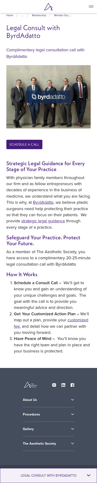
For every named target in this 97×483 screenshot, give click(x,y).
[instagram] (54, 384)
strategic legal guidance (43, 221)
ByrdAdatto (43, 202)
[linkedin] (63, 384)
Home (9, 15)
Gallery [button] (28, 429)
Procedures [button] (31, 414)
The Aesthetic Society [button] (39, 443)
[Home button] (48, 6)
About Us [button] (30, 399)
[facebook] (72, 384)
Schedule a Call (24, 144)
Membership (39, 15)
